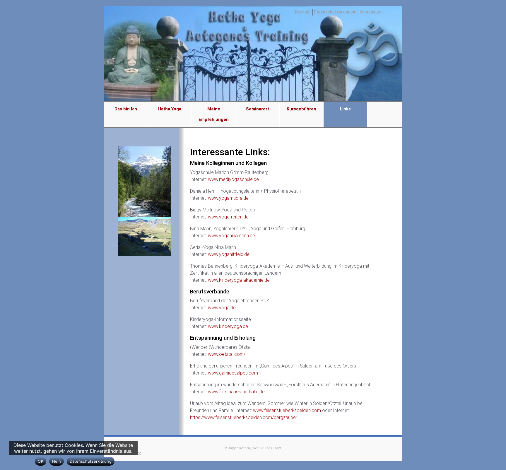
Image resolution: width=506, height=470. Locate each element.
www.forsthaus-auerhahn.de (236, 391)
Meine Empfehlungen (214, 114)
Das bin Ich (125, 109)
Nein (56, 461)
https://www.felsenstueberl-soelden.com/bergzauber (243, 417)
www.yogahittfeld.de (229, 254)
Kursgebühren (301, 109)
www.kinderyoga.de (228, 326)
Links (345, 109)
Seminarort (257, 109)
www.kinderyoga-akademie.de (239, 280)
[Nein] (139, 453)
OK (40, 461)
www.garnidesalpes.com (233, 373)
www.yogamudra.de (229, 198)
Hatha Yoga (169, 109)
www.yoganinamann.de (232, 235)
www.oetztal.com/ (227, 354)
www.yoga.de (222, 307)
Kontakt (303, 12)
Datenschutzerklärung (335, 12)
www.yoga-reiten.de (229, 217)
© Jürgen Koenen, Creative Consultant (253, 448)
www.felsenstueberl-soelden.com (287, 410)
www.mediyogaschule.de (234, 179)
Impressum (371, 12)
